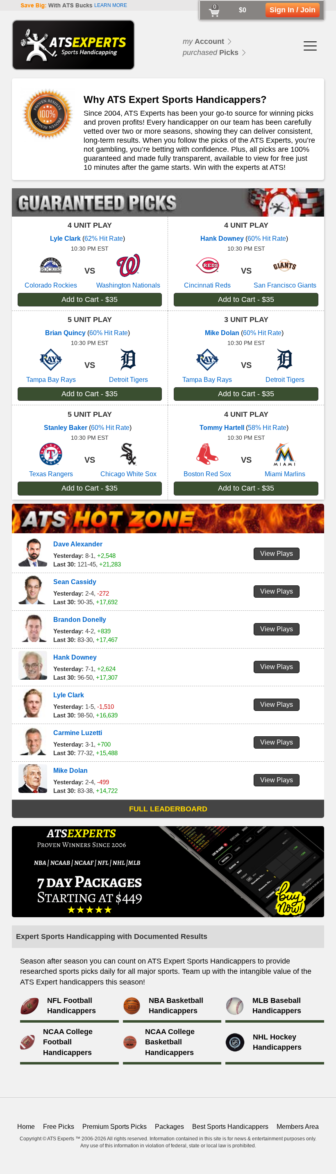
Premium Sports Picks (114, 1126)
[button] (310, 44)
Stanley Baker (65, 427)
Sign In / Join (293, 10)
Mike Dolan (222, 332)
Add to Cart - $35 (89, 299)
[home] (73, 45)
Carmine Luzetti (77, 732)
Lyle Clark (65, 238)
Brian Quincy (65, 332)
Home (26, 1126)
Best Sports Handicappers (230, 1126)
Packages (169, 1126)
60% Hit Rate (266, 238)
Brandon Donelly (79, 619)
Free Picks (58, 1126)
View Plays (276, 553)
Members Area (298, 1126)
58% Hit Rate (267, 427)
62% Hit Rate (103, 238)
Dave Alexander (77, 544)
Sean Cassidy (74, 581)
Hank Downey (222, 238)
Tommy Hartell (222, 427)
